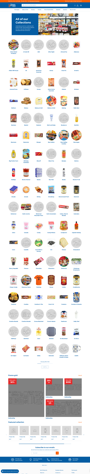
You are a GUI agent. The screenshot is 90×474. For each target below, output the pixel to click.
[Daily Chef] (76, 314)
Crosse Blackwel (38, 321)
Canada (26, 232)
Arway (39, 89)
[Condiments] (76, 280)
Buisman (76, 196)
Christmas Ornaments (76, 269)
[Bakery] (26, 101)
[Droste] (38, 386)
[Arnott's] (76, 63)
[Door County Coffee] (38, 367)
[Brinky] (38, 189)
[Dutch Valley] (38, 403)
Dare (38, 338)
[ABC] (38, 45)
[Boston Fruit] (76, 172)
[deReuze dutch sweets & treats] (64, 348)
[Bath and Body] (51, 118)
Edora (13, 429)
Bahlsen (13, 108)
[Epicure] (64, 422)
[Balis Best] (76, 101)
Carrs (13, 249)
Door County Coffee (38, 375)
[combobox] (45, 5)
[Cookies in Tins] (38, 297)
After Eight (51, 52)
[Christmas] (64, 261)
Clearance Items (26, 287)
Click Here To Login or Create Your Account (73, 1)
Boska (64, 179)
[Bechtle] (76, 118)
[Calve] (13, 225)
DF (13, 374)
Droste (39, 393)
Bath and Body (51, 125)
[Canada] (26, 225)
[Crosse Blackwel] (38, 314)
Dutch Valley (38, 410)
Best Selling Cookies (64, 143)
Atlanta (64, 89)
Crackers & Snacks (76, 304)
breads (26, 196)
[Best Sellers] (51, 135)
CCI (51, 249)
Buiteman (13, 214)
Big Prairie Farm (13, 161)
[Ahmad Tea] (64, 45)
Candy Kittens (51, 232)
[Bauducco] (64, 118)
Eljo (26, 429)
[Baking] (64, 101)
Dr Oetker (76, 374)
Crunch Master (51, 321)
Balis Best (76, 108)
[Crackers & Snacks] (76, 297)
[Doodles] (26, 367)
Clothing (38, 287)
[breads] (26, 189)
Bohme (76, 161)
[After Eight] (51, 45)
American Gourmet (39, 71)
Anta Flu (63, 70)
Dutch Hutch (76, 393)
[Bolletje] (13, 172)
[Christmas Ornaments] (76, 261)
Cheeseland (76, 249)
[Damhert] (26, 331)
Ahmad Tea (64, 52)
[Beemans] (13, 135)
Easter (64, 410)
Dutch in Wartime (26, 410)
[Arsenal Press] (13, 82)
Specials (65, 9)
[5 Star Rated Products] (13, 45)
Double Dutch (51, 374)
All (26, 70)
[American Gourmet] (38, 63)
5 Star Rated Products (13, 52)
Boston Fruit (76, 179)
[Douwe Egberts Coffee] (64, 367)
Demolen (51, 355)
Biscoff (39, 161)
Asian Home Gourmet (51, 90)
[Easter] (64, 403)
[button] (81, 5)
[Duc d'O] (51, 386)
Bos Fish (51, 179)
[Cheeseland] (76, 242)
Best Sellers (51, 142)
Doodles (26, 374)
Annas (51, 70)
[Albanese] (76, 45)
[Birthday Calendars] (26, 154)
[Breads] (13, 189)
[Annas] (51, 63)
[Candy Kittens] (51, 225)
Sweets (39, 9)
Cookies (26, 304)
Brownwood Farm (64, 196)
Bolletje (13, 179)
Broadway (51, 196)
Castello (26, 249)
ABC (38, 52)
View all (80, 447)
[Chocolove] (51, 261)
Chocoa (26, 268)
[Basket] (26, 118)
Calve (13, 232)
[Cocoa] (51, 280)
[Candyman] (64, 225)
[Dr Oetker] (76, 367)
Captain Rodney (76, 232)
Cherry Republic (13, 268)
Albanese (76, 52)
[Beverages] (76, 135)
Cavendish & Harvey (38, 250)
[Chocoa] (26, 261)
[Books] (38, 172)
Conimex (13, 304)
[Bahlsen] (13, 101)
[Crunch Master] (51, 314)
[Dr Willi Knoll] (26, 386)
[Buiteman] (13, 207)
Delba (38, 355)
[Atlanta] (64, 82)
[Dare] (38, 331)
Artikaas (26, 89)
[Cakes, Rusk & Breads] (64, 207)
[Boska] (64, 172)
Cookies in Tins (39, 304)
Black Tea (51, 161)
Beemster (26, 142)
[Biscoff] (38, 154)
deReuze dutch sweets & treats (63, 356)
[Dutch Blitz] (64, 386)
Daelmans (64, 321)
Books (39, 179)
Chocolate (39, 268)
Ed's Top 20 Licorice (76, 411)
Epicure (64, 429)
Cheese (64, 249)
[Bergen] (38, 135)
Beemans (13, 142)
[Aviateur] (76, 82)
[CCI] (51, 242)
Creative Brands (13, 321)
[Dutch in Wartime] (26, 403)
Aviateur (76, 89)
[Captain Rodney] (76, 225)
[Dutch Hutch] (76, 386)
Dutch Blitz (64, 393)
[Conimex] (13, 297)
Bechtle (76, 125)
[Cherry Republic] (13, 261)
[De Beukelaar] (64, 331)
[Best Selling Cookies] (64, 135)
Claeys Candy (13, 287)
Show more (45, 438)
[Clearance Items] (26, 280)
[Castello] (26, 242)
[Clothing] (38, 280)
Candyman (64, 232)
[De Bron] (76, 331)
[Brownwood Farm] (64, 189)
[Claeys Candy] (13, 280)
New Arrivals (72, 9)
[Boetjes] (64, 154)
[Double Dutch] (51, 367)
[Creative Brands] (13, 314)
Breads (14, 196)
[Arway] (38, 82)
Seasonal (58, 9)
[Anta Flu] (64, 63)
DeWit (76, 355)
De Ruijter (13, 355)
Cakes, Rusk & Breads (64, 214)
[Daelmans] (64, 314)
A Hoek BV (26, 52)
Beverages (17, 9)
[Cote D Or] (51, 297)
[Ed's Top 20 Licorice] (76, 403)
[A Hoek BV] (26, 45)
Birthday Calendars (26, 161)
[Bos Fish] (51, 172)
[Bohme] (76, 154)
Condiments (76, 287)
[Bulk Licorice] (26, 207)
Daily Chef (76, 321)
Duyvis (51, 410)
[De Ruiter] (26, 348)
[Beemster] (26, 135)
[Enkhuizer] (51, 422)
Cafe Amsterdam (51, 214)
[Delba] (38, 348)
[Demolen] (51, 348)
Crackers (63, 304)
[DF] (13, 367)
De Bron (76, 338)
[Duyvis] (51, 403)
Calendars (76, 214)
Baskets (38, 125)
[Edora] (13, 422)
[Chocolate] (38, 261)
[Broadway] (51, 189)
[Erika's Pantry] (76, 422)
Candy (38, 232)
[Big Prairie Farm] (13, 154)
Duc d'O (51, 393)
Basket (26, 125)
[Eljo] (26, 422)
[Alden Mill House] (13, 63)
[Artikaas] (26, 82)
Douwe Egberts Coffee (63, 375)
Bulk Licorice (26, 214)
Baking (64, 108)
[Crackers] (64, 297)
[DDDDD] (51, 331)
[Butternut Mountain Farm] (38, 207)
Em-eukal (38, 429)
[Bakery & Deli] (38, 101)
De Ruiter (26, 355)
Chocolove (51, 268)
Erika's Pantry (76, 429)
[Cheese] (64, 242)
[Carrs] (13, 242)
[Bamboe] (13, 118)
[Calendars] (76, 207)
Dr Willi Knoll (26, 393)
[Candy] (38, 225)
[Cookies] (26, 297)
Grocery (33, 9)
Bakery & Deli (25, 9)
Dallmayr (13, 338)
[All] (26, 63)
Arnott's (76, 70)
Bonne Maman (26, 179)
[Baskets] (38, 118)
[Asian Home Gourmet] (51, 82)
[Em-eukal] (38, 422)
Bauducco (64, 125)
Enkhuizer (51, 429)
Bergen (39, 142)
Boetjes (64, 161)
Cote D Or (51, 304)
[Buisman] (76, 189)
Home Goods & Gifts (48, 9)
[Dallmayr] (13, 331)
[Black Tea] (51, 154)
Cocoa (51, 287)
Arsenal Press (13, 89)
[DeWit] (76, 348)
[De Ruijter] (13, 348)
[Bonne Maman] (26, 172)
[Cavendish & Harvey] (38, 242)
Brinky (39, 196)
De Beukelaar (64, 338)
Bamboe (13, 125)
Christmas (64, 268)
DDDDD (51, 338)
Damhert (26, 338)
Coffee (64, 287)
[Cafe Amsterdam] (51, 207)
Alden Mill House (13, 70)
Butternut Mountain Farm (38, 214)
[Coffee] (64, 280)
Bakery (26, 108)
